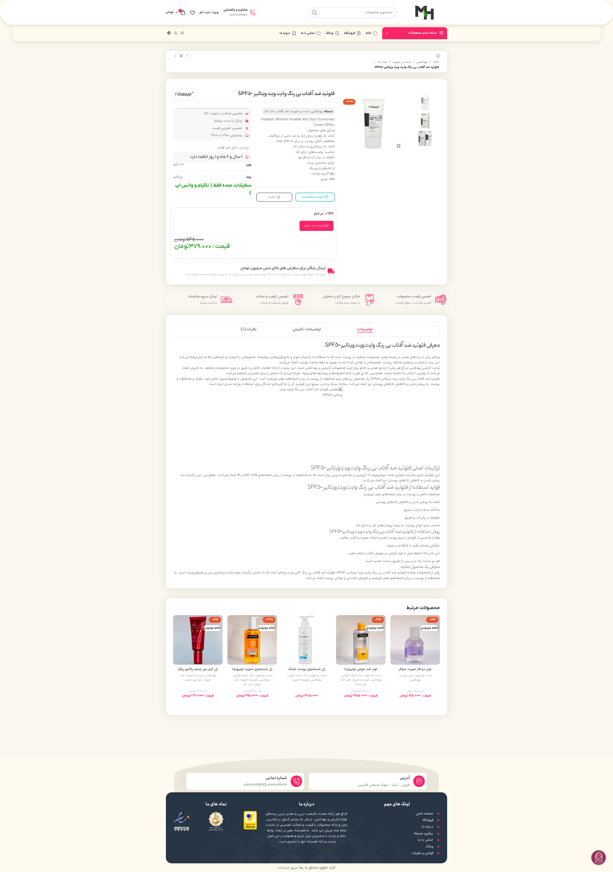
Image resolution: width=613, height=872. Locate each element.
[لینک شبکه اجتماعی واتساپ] (176, 33)
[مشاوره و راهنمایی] (253, 12)
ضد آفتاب (282, 111)
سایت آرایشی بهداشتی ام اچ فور (418, 368)
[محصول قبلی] (187, 56)
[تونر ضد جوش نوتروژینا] (361, 640)
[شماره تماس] (296, 781)
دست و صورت (401, 62)
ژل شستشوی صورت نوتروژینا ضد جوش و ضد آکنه (252, 672)
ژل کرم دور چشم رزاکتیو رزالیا (198, 669)
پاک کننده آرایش (352, 675)
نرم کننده (361, 684)
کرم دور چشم (193, 679)
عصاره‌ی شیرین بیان (338, 475)
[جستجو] (314, 12)
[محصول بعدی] (175, 56)
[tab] (365, 330)
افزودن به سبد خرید (316, 225)
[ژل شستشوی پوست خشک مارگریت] (306, 640)
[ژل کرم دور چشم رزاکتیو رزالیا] (198, 640)
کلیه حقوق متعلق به (312, 868)
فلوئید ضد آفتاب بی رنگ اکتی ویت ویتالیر (306, 572)
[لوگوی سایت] (424, 12)
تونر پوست (406, 675)
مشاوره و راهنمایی (235, 9)
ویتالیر (436, 357)
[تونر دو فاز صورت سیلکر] (415, 640)
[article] (306, 345)
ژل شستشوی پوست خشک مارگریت (306, 672)
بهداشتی (422, 62)
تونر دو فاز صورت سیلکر (415, 669)
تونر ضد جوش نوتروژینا (360, 669)
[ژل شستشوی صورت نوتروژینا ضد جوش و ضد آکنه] (252, 640)
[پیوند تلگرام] (169, 33)
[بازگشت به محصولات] (181, 56)
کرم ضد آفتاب (226, 147)
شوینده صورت (360, 679)
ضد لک (382, 62)
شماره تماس (276, 778)
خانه (436, 62)
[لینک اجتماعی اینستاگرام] (182, 33)
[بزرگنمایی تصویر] (399, 146)
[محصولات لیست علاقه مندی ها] (192, 12)
